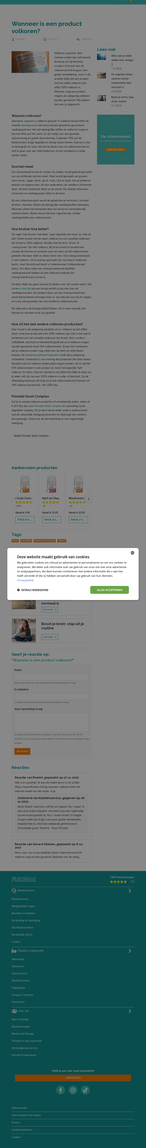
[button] (32, 590)
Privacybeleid (25, 580)
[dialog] (73, 574)
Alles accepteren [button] (109, 589)
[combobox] (132, 552)
